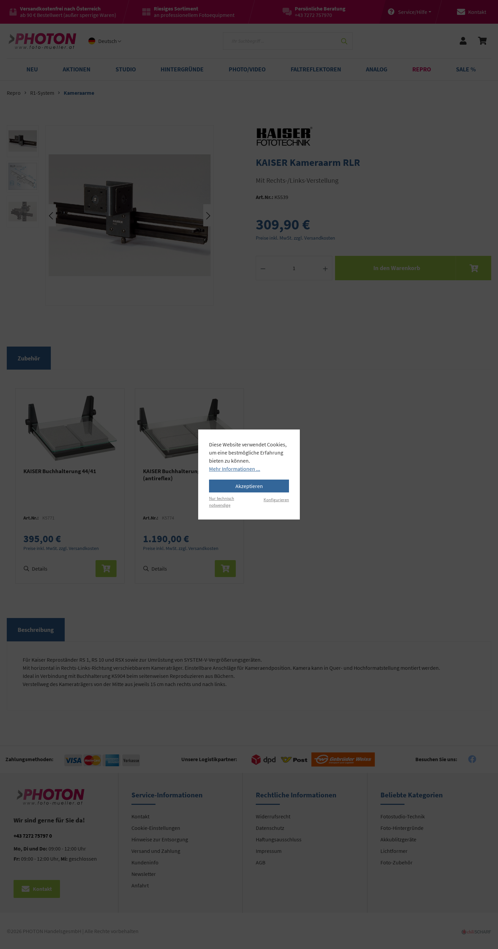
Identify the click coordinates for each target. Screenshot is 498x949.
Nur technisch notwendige (221, 501)
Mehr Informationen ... (234, 468)
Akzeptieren (249, 486)
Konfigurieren (276, 499)
